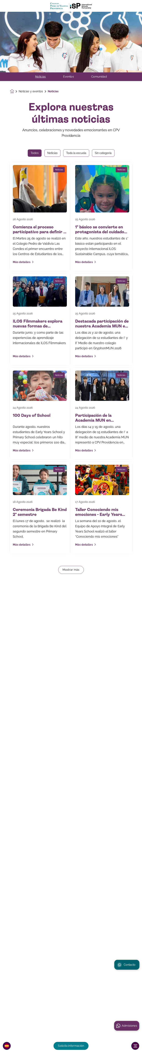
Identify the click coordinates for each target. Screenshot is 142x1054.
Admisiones (129, 1025)
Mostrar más (71, 569)
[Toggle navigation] (135, 1046)
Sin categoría (103, 153)
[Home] (71, 6)
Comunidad (99, 76)
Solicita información (71, 1045)
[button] (7, 1046)
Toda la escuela (76, 153)
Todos (35, 153)
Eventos (68, 76)
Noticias (40, 76)
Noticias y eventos (31, 91)
